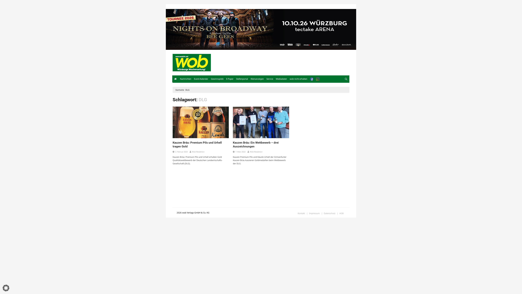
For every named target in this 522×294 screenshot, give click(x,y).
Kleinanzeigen (257, 78)
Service (269, 78)
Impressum (212, 6)
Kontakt (203, 6)
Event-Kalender (201, 78)
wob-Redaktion (198, 152)
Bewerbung (223, 6)
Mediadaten (177, 6)
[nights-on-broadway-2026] (261, 29)
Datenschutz (329, 213)
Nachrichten (185, 78)
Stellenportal (242, 78)
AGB (341, 213)
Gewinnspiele (217, 78)
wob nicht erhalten (191, 6)
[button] (346, 79)
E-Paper (229, 78)
